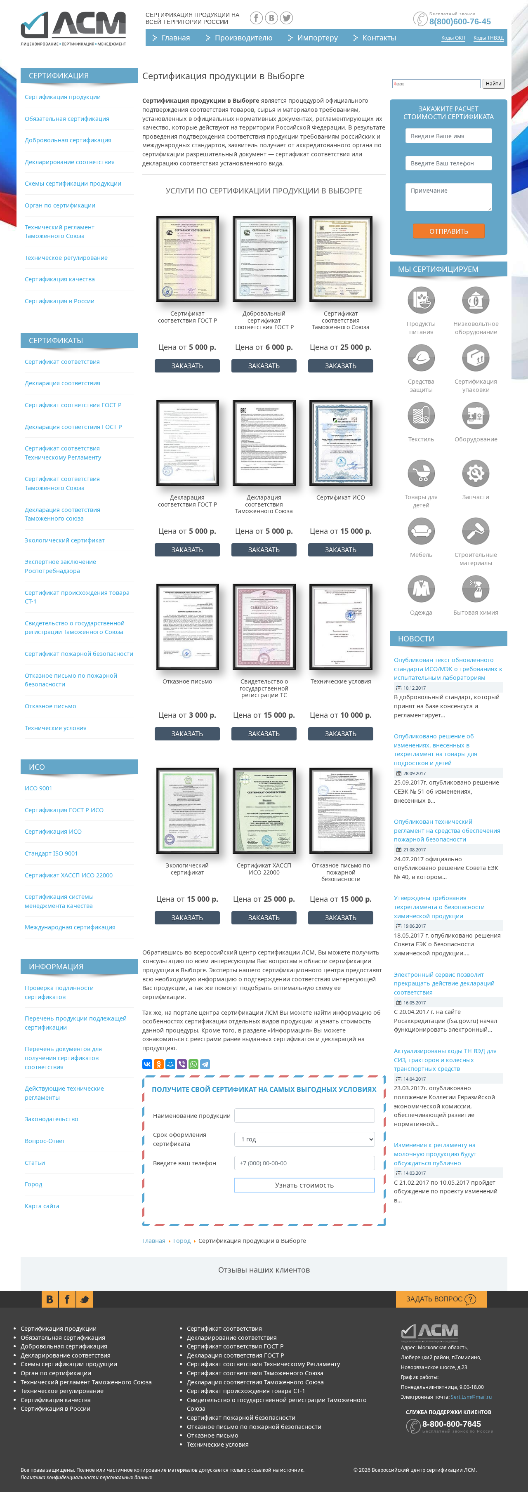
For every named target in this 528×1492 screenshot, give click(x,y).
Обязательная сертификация (67, 119)
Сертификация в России (59, 301)
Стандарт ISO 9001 (51, 853)
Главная (176, 37)
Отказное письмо (50, 706)
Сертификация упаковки (476, 385)
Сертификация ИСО (53, 831)
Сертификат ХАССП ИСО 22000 (69, 875)
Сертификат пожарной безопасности (79, 654)
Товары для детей (421, 501)
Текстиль (421, 439)
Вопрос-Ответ (45, 1141)
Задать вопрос (435, 1299)
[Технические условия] (340, 626)
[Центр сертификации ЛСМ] (73, 29)
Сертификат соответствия (62, 361)
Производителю (244, 37)
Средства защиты (421, 385)
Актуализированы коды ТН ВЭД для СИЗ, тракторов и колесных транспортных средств (445, 1059)
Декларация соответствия (62, 383)
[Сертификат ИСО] (340, 442)
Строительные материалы (476, 559)
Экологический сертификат (65, 540)
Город (33, 1184)
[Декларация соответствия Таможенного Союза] (264, 442)
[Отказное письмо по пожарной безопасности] (340, 810)
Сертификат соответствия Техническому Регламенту (263, 1364)
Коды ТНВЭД (489, 37)
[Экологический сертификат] (187, 810)
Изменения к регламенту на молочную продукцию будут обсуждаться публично (435, 1154)
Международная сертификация (70, 927)
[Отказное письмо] (187, 626)
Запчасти (475, 497)
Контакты (379, 37)
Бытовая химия (475, 612)
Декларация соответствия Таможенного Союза (255, 1382)
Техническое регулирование (66, 258)
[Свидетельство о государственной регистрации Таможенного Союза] (264, 626)
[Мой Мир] (170, 1064)
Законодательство (51, 1119)
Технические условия (56, 728)
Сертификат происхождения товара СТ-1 (246, 1391)
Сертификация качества (60, 279)
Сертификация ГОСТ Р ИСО (64, 810)
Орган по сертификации (60, 205)
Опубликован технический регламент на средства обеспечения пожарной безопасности (447, 830)
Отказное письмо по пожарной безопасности (254, 1427)
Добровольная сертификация (68, 140)
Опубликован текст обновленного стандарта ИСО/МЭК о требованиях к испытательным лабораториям (448, 668)
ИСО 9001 (38, 788)
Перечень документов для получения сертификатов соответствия (63, 1057)
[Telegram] (205, 1064)
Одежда (421, 612)
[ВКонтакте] (147, 1064)
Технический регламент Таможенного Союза (86, 1382)
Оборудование (476, 439)
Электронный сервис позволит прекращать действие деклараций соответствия (444, 983)
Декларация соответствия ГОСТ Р (73, 427)
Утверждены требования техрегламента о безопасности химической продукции (439, 906)
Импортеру (317, 37)
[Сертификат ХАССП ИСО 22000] (264, 810)
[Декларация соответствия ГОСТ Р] (187, 442)
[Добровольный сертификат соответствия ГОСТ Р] (264, 258)
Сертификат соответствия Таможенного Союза (255, 1373)
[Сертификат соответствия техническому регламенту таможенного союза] (340, 258)
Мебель (421, 555)
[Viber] (182, 1064)
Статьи (35, 1163)
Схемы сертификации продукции (73, 183)
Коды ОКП (453, 37)
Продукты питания (421, 328)
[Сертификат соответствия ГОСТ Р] (187, 258)
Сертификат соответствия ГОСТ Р (73, 405)
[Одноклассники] (159, 1064)
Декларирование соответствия (70, 162)
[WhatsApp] (193, 1064)
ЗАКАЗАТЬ (187, 365)
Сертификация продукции (63, 97)
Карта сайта (42, 1206)
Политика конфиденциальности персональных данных (86, 1477)
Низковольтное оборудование (476, 328)
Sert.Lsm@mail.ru (471, 1396)
